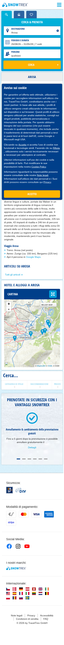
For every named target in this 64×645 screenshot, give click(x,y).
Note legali (42, 175)
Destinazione (18, 28)
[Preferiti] (31, 14)
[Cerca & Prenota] (6, 14)
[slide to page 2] (24, 459)
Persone (15, 51)
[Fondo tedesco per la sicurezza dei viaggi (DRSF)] (9, 490)
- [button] (9, 309)
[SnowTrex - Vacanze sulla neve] (16, 568)
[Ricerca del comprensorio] (19, 14)
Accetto (22, 144)
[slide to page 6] (45, 459)
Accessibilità (46, 615)
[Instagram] (18, 546)
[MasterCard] (24, 514)
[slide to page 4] (35, 459)
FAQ (45, 619)
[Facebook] (9, 546)
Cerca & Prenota (32, 22)
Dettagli (32, 447)
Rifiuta (56, 148)
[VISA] (36, 514)
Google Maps (33, 257)
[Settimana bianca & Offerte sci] (15, 5)
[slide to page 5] (40, 459)
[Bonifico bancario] (11, 514)
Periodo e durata (20, 40)
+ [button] (9, 304)
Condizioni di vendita (27, 619)
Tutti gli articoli (12, 274)
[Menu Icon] (59, 4)
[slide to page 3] (29, 459)
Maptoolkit (41, 365)
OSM (50, 365)
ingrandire (53, 294)
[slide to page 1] (18, 459)
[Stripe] (11, 522)
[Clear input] (57, 30)
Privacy (47, 182)
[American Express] (49, 514)
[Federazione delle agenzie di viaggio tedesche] (21, 490)
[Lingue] (8, 589)
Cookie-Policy (38, 166)
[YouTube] (27, 546)
